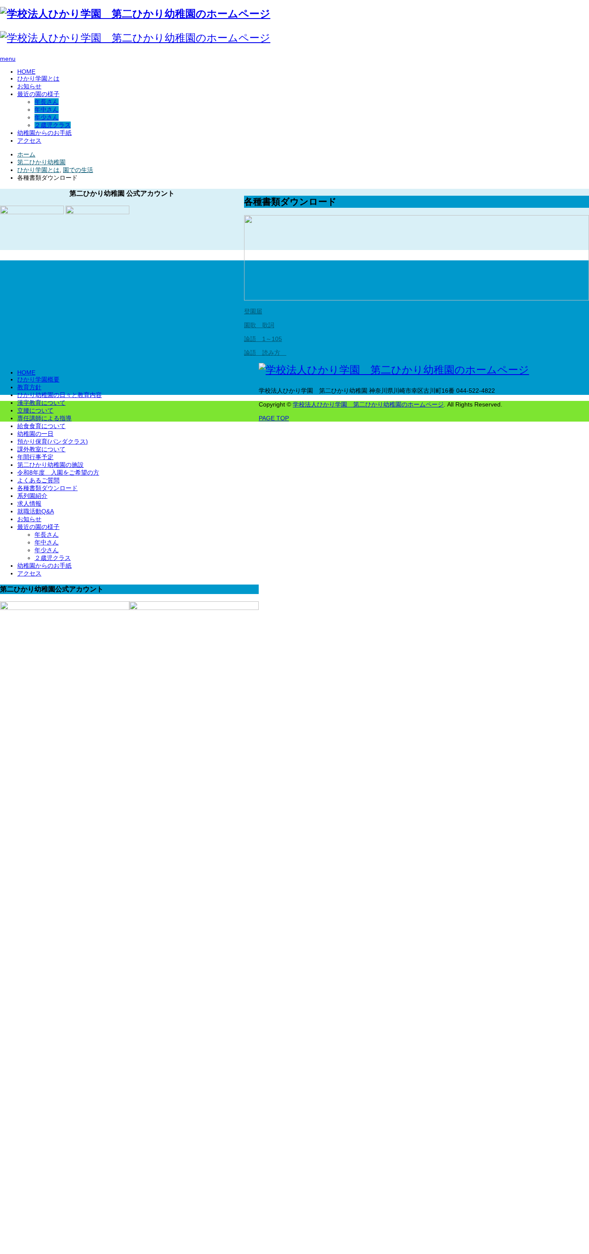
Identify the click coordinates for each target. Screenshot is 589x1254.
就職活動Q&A (35, 511)
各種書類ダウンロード (47, 488)
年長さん (46, 101)
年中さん (46, 109)
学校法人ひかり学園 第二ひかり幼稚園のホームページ (368, 404)
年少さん (46, 117)
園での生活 (78, 169)
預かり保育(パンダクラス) (52, 441)
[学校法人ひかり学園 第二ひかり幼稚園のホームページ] (135, 13)
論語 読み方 (265, 352)
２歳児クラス (52, 125)
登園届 (253, 311)
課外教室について (41, 449)
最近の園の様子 (38, 94)
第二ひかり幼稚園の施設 (50, 464)
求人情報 (29, 503)
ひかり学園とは (38, 78)
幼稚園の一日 (35, 433)
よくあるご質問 (38, 480)
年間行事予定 (35, 456)
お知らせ (29, 86)
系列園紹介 (32, 495)
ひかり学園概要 (38, 379)
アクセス (29, 140)
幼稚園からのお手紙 (44, 132)
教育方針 (29, 387)
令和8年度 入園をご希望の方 (58, 472)
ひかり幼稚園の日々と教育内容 (59, 394)
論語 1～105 (263, 338)
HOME (26, 71)
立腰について (35, 410)
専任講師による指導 (44, 418)
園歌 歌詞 (259, 325)
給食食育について (41, 425)
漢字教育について (41, 402)
